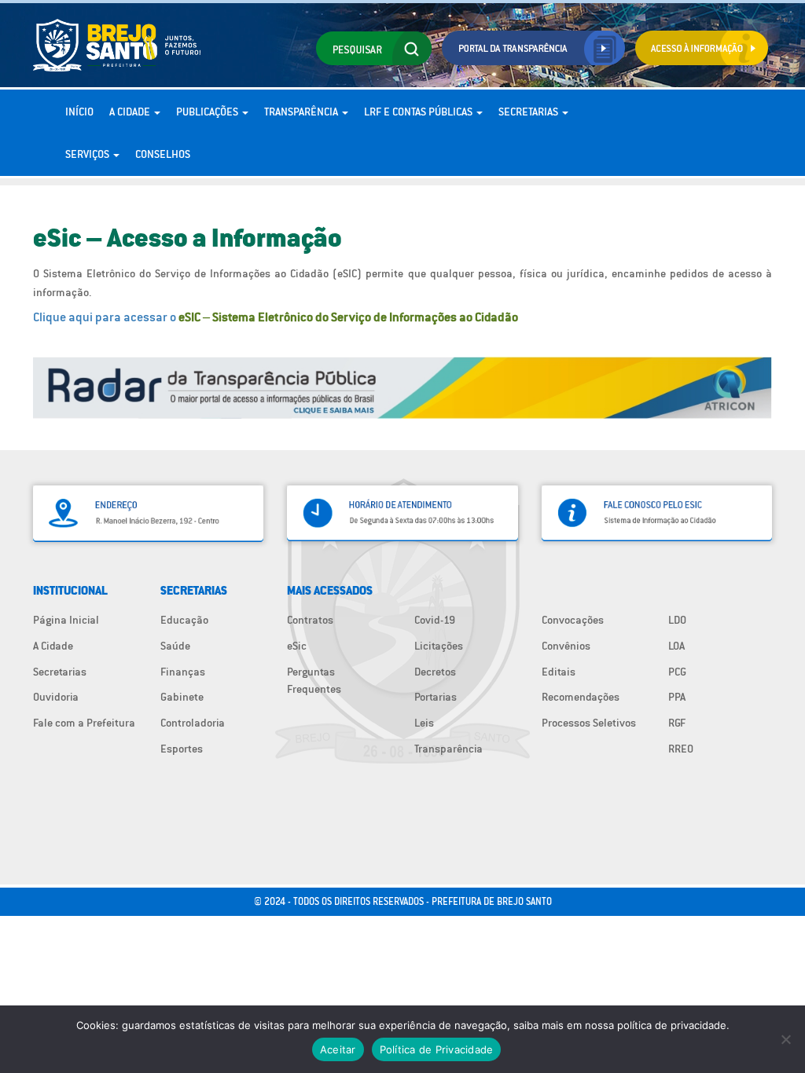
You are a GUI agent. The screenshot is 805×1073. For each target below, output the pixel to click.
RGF (677, 723)
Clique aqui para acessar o (275, 316)
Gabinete (182, 697)
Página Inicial (66, 620)
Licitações (438, 646)
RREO (680, 749)
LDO (677, 620)
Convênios (566, 646)
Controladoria (192, 723)
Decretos (435, 672)
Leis (424, 723)
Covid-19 (434, 620)
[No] (785, 1039)
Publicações (208, 111)
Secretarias (529, 111)
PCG (677, 672)
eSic (297, 646)
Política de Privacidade (437, 1049)
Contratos (310, 620)
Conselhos (162, 154)
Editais (558, 672)
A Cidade (131, 111)
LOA (676, 646)
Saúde (175, 646)
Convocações (573, 620)
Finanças (182, 672)
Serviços (88, 154)
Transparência (302, 111)
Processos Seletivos (589, 723)
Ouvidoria (56, 697)
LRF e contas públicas (419, 111)
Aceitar (338, 1049)
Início (79, 111)
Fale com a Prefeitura (84, 723)
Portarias (435, 697)
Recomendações (580, 697)
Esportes (181, 749)
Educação (184, 620)
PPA (677, 697)
